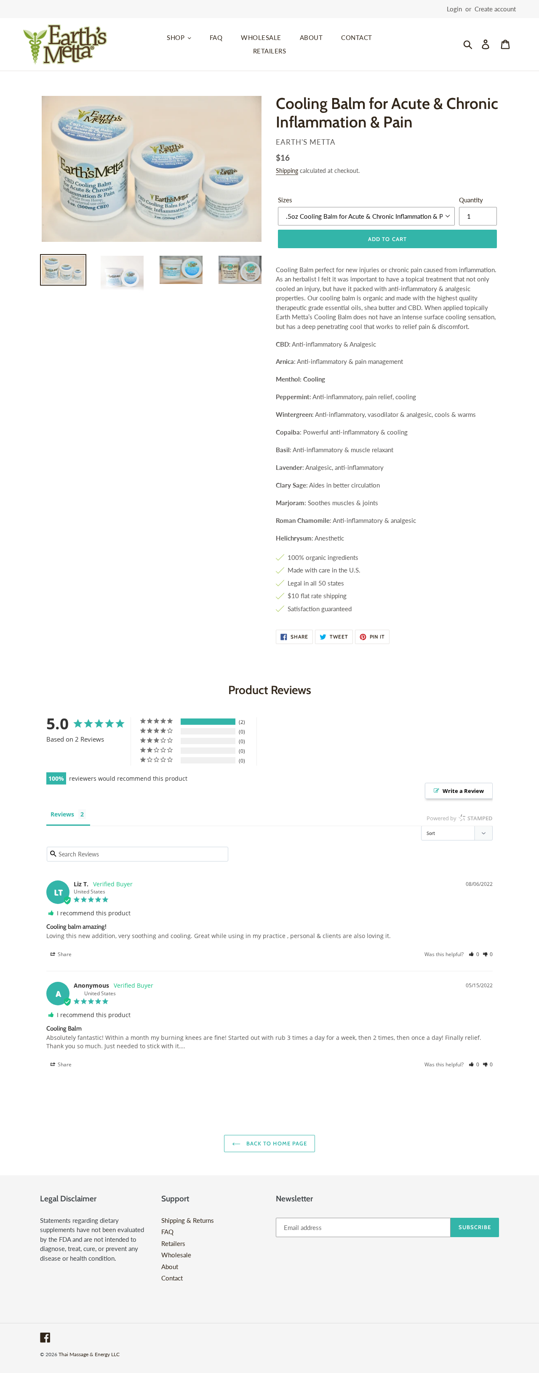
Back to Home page (276, 1143)
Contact (172, 1278)
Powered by (460, 818)
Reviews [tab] (62, 814)
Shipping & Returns (187, 1220)
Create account (495, 9)
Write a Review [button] (463, 791)
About (169, 1266)
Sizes (285, 200)
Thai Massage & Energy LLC (89, 1354)
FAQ (167, 1231)
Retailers (173, 1243)
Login (454, 9)
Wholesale (176, 1255)
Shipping (287, 170)
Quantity (471, 200)
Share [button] (64, 954)
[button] (474, 954)
